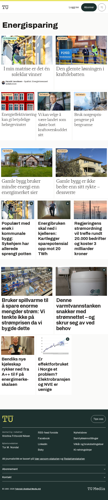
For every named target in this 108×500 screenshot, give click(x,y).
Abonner (89, 7)
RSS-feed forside (48, 432)
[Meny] (102, 7)
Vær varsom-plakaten (47, 458)
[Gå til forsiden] (5, 7)
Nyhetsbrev (80, 432)
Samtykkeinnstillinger (86, 438)
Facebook (44, 438)
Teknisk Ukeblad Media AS (28, 489)
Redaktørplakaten (74, 458)
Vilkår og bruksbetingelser (89, 444)
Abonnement (10, 469)
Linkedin (42, 444)
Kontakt (7, 477)
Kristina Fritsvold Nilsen (16, 436)
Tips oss (98, 419)
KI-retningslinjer (83, 449)
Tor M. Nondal (10, 447)
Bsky (41, 449)
